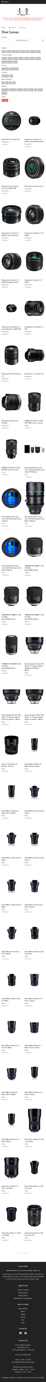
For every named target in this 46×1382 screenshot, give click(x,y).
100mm (4, 58)
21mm (21, 58)
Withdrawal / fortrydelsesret (23, 1298)
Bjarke (23, 1311)
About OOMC (23, 1308)
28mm (26, 58)
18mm (16, 58)
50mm (4, 62)
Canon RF (13, 90)
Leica (3, 51)
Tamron (33, 51)
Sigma (22, 51)
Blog (23, 1323)
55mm (9, 62)
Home (3, 27)
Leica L (20, 90)
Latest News (23, 1266)
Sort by (4, 37)
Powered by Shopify (37, 1377)
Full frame (5, 76)
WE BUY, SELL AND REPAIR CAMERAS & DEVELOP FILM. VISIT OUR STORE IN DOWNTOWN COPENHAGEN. (23, 19)
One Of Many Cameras (22, 1377)
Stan (23, 1320)
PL (35, 90)
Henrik (23, 1317)
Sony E (4, 93)
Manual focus (14, 69)
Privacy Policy (23, 1295)
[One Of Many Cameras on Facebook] (20, 1333)
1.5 (7, 83)
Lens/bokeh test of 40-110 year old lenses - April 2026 (23, 1270)
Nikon (9, 51)
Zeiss (38, 51)
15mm (10, 58)
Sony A (40, 90)
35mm (32, 58)
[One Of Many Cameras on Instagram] (25, 1333)
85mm (15, 62)
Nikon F (30, 90)
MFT (11, 76)
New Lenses (12, 27)
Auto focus (5, 69)
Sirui (27, 51)
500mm (38, 58)
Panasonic (16, 51)
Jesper (23, 1314)
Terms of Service (23, 1290)
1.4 (3, 83)
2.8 (14, 83)
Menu (6, 2)
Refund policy (23, 1293)
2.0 (10, 83)
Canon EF (5, 90)
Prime (5, 100)
